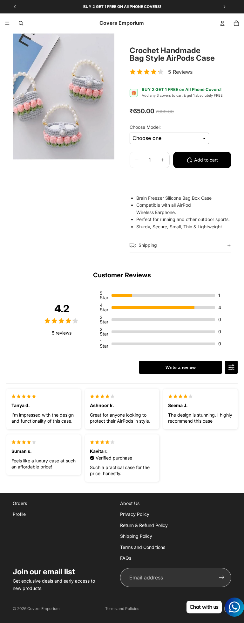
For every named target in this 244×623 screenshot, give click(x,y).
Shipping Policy (136, 536)
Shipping (148, 245)
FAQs (125, 558)
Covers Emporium (43, 608)
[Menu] (7, 23)
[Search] (21, 23)
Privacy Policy (134, 514)
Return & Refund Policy (144, 525)
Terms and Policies (122, 608)
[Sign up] (221, 577)
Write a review (181, 367)
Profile (19, 514)
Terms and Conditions (142, 547)
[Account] (222, 23)
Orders (20, 503)
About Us (129, 503)
